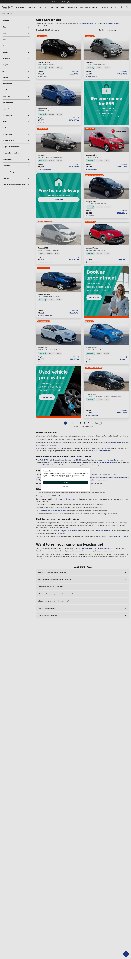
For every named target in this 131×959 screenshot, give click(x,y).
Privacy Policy (71, 477)
